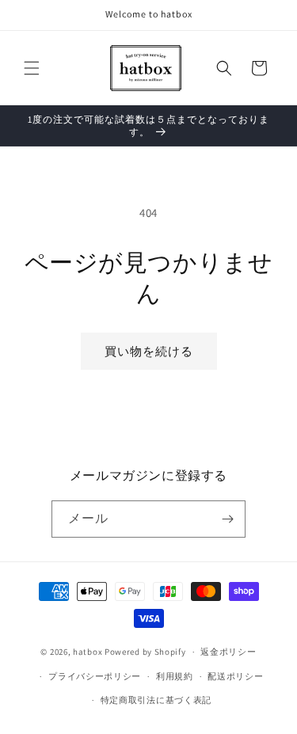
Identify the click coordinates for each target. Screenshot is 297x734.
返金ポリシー (228, 651)
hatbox (87, 651)
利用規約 (174, 676)
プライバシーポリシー (94, 676)
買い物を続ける (149, 351)
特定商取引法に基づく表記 (156, 699)
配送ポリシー (235, 676)
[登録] (227, 519)
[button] (31, 68)
